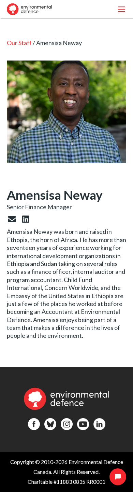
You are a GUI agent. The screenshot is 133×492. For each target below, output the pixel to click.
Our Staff (19, 42)
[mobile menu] (121, 9)
